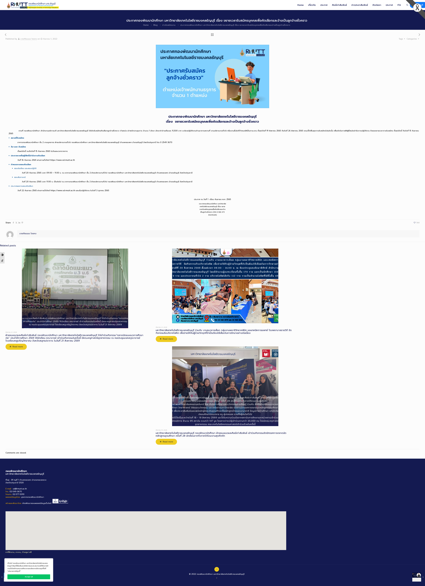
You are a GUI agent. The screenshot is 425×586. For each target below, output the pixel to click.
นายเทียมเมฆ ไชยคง (28, 38)
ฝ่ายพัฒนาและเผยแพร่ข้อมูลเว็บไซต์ (36, 503)
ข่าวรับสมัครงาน (168, 25)
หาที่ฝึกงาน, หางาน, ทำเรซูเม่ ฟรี (19, 552)
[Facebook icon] (217, 578)
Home (146, 25)
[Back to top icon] (216, 569)
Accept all (29, 577)
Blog (155, 25)
